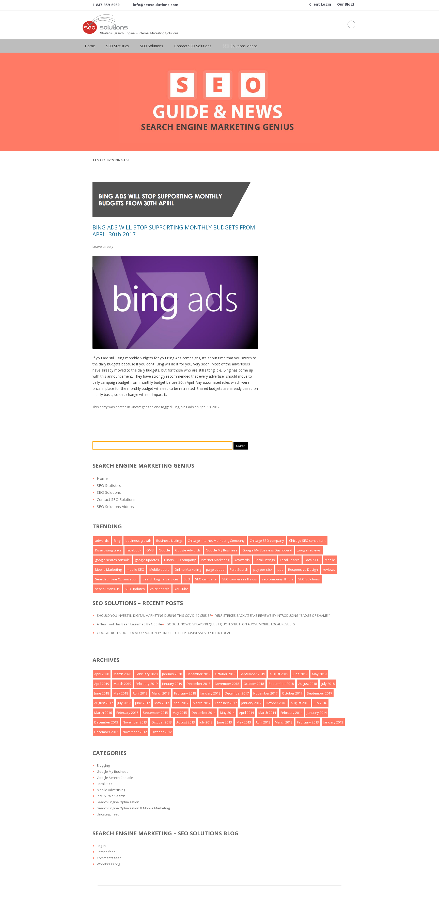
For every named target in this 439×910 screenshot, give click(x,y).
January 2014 (317, 712)
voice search (159, 589)
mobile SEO (135, 569)
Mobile (330, 560)
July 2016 (320, 703)
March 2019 (122, 683)
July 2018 (328, 683)
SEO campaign (206, 579)
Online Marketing (188, 569)
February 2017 (226, 703)
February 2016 (127, 712)
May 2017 (161, 703)
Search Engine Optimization (116, 579)
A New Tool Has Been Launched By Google (129, 624)
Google (164, 550)
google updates (147, 560)
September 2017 (319, 693)
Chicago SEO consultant (307, 540)
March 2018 (160, 693)
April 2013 (263, 722)
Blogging (103, 765)
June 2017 (142, 703)
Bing (176, 407)
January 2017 (251, 703)
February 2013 (308, 722)
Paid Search (239, 569)
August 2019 (279, 674)
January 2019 (172, 683)
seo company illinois (277, 579)
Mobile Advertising (111, 790)
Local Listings (265, 560)
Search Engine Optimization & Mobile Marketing (133, 808)
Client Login (320, 4)
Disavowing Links (108, 550)
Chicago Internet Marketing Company (216, 540)
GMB (150, 550)
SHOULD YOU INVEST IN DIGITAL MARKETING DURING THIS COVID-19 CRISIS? (154, 615)
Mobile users (159, 569)
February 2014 (291, 712)
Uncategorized (142, 407)
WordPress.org (108, 864)
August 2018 (307, 683)
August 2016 (300, 703)
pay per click (262, 569)
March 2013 (283, 722)
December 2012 (106, 732)
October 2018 (254, 683)
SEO (187, 579)
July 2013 (206, 722)
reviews (329, 569)
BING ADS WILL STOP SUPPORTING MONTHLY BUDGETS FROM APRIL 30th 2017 (173, 230)
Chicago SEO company (267, 540)
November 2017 (265, 693)
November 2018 (227, 683)
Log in (101, 845)
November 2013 (135, 722)
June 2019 (300, 674)
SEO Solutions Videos (240, 45)
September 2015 (155, 712)
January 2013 (333, 722)
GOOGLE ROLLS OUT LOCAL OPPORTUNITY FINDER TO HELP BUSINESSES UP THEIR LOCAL (164, 632)
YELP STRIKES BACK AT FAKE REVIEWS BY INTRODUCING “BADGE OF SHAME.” (272, 615)
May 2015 (180, 712)
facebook (134, 550)
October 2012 (161, 732)
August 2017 (103, 703)
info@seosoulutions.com (152, 5)
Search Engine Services (161, 579)
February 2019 (147, 683)
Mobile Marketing (108, 569)
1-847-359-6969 (102, 5)
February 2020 (147, 674)
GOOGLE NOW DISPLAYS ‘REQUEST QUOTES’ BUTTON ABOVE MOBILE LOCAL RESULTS (230, 624)
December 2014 (203, 712)
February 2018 (185, 693)
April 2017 (181, 703)
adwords (102, 540)
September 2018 (281, 683)
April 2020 (101, 674)
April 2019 (101, 683)
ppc (280, 569)
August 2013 (185, 722)
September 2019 (252, 674)
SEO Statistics (117, 45)
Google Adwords (188, 550)
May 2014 (227, 712)
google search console (112, 560)
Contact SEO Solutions (192, 45)
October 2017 (292, 693)
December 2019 (198, 674)
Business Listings (169, 540)
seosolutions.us (107, 589)
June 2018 (101, 693)
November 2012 (135, 732)
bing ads (187, 407)
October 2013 (161, 722)
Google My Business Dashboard (267, 550)
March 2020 (122, 674)
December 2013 (106, 722)
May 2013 (244, 722)
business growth (138, 540)
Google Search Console (115, 777)
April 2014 (246, 712)
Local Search (290, 560)
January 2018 (210, 693)
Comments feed (109, 858)
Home (90, 45)
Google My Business (221, 550)
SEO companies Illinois (239, 579)
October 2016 (276, 703)
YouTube (181, 589)
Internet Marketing (215, 560)
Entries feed (106, 852)
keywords (242, 560)
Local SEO (312, 560)
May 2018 (121, 693)
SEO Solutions (151, 45)
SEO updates (135, 589)
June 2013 (224, 722)
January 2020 (172, 674)
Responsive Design (303, 569)
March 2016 (103, 712)
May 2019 (319, 674)
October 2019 (225, 674)
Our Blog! (345, 4)
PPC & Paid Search (111, 796)
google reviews (309, 550)
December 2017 (237, 693)
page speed (215, 569)
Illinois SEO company (180, 560)
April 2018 (140, 693)
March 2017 (201, 703)
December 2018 (198, 683)
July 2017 (124, 703)
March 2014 (267, 712)
